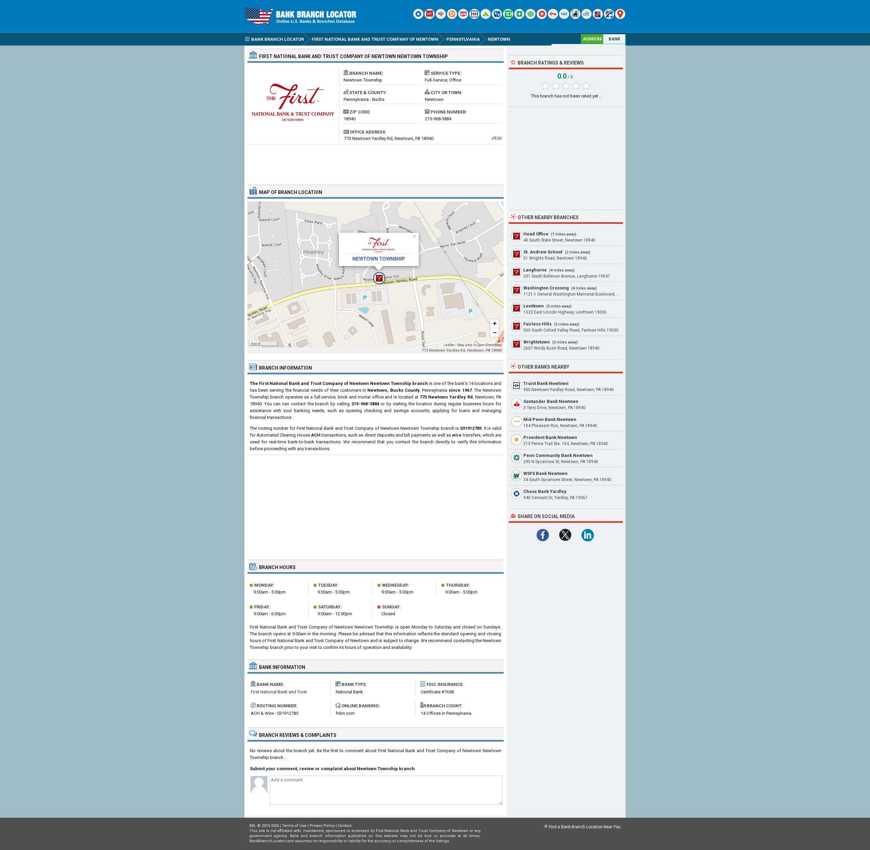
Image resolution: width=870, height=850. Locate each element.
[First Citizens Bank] (598, 17)
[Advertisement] (375, 161)
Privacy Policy (322, 826)
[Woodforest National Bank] (575, 17)
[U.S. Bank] (463, 17)
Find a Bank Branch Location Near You (585, 827)
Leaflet (448, 344)
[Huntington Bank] (530, 17)
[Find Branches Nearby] (620, 17)
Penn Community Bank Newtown (558, 455)
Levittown (533, 305)
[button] (375, 274)
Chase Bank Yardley (545, 491)
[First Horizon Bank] (609, 17)
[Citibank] (586, 17)
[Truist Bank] (474, 17)
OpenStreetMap (489, 344)
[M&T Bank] (564, 17)
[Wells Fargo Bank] (429, 17)
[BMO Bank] (542, 17)
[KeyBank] (553, 17)
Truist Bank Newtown (546, 383)
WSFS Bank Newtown (545, 473)
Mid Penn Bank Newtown (549, 419)
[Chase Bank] (418, 17)
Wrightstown (536, 341)
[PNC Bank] (452, 17)
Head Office (536, 233)
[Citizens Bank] (519, 17)
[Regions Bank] (486, 17)
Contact (344, 826)
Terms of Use (294, 826)
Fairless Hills (537, 323)
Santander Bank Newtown (550, 401)
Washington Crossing (546, 287)
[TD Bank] (508, 17)
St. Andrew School (542, 251)
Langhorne (535, 269)
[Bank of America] (441, 17)
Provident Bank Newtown (550, 437)
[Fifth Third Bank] (497, 17)
